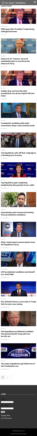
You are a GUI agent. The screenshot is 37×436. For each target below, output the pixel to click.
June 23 (4, 34)
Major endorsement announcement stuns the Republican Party (18, 243)
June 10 (4, 66)
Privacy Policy (14, 433)
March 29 (4, 99)
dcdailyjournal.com (20, 430)
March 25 (4, 128)
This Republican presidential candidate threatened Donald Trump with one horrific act (17, 333)
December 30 (5, 188)
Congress (3, 56)
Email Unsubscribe (22, 433)
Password (4, 405)
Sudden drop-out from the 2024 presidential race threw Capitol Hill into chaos (18, 93)
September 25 (5, 369)
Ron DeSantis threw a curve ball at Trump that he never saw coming (18, 303)
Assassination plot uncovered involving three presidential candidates (17, 213)
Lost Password (6, 418)
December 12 (5, 247)
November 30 (5, 277)
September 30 (5, 307)
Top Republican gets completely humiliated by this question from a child (17, 184)
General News (4, 26)
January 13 (5, 158)
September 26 (5, 339)
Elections (3, 88)
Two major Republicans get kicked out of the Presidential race (18, 365)
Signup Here (5, 415)
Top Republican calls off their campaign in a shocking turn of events (18, 154)
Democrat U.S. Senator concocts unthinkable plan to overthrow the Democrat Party (15, 61)
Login (3, 399)
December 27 (5, 218)
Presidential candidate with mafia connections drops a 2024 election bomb (18, 124)
